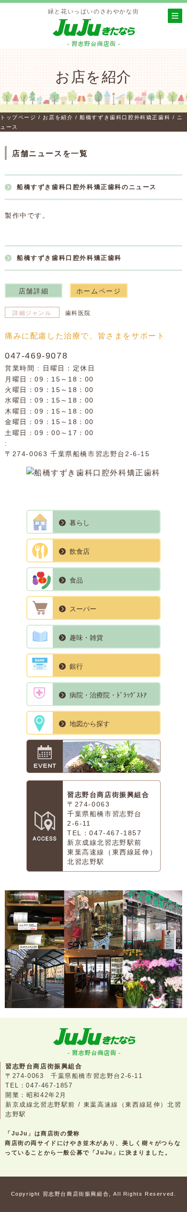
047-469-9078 (36, 355)
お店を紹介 (57, 117)
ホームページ (98, 291)
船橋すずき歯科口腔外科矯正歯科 (124, 117)
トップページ (18, 117)
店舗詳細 (33, 291)
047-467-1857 (115, 833)
